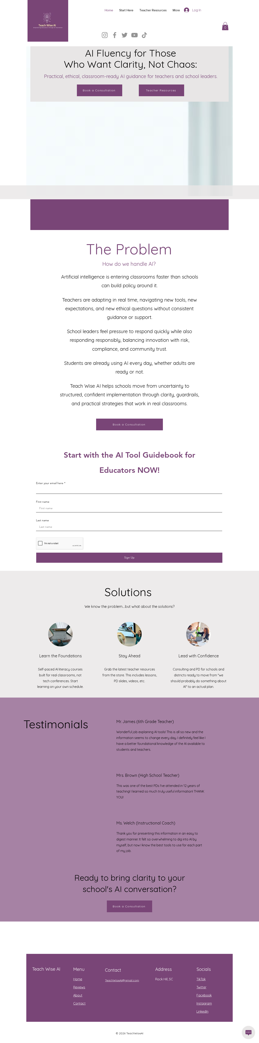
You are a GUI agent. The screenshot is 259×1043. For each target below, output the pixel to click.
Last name (42, 520)
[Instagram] (105, 35)
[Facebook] (115, 35)
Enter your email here (49, 483)
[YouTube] (134, 35)
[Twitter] (124, 35)
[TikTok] (144, 35)
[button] (225, 26)
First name (42, 501)
